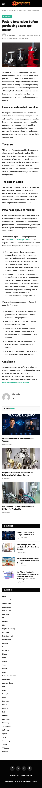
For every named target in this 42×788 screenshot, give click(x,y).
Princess (5, 716)
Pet (3, 712)
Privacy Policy (26, 775)
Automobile (6, 603)
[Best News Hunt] (21, 3)
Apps (4, 596)
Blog (3, 618)
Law (3, 687)
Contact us (14, 775)
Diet (3, 625)
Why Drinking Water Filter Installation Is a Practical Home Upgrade (28, 547)
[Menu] (3, 3)
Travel (4, 744)
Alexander (12, 35)
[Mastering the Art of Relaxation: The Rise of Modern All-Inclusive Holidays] (8, 561)
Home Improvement (9, 676)
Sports (4, 734)
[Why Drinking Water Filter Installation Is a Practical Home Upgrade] (8, 547)
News (4, 697)
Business (5, 621)
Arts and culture (8, 600)
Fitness (4, 654)
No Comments (13, 38)
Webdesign (6, 748)
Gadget (5, 661)
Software (5, 730)
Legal (4, 690)
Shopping (5, 723)
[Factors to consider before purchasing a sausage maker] (21, 55)
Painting (5, 705)
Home (4, 672)
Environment (6, 640)
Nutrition (5, 701)
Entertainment (7, 636)
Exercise (5, 643)
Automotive (6, 607)
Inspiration (6, 679)
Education (6, 632)
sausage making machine (20, 240)
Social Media (6, 726)
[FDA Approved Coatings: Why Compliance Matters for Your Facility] (21, 492)
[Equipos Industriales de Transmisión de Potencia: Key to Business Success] (21, 458)
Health (4, 668)
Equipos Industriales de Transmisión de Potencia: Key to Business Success (17, 473)
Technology (7, 16)
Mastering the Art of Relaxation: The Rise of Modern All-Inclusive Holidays (28, 560)
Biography (6, 614)
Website (5, 752)
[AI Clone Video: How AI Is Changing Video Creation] (21, 424)
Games (4, 665)
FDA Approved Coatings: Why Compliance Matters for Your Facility (18, 507)
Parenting (5, 708)
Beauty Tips (6, 611)
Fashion (5, 647)
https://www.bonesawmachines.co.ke (16, 382)
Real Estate (6, 719)
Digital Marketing (8, 629)
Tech (4, 737)
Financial (5, 650)
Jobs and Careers (8, 683)
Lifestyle (5, 694)
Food (4, 658)
